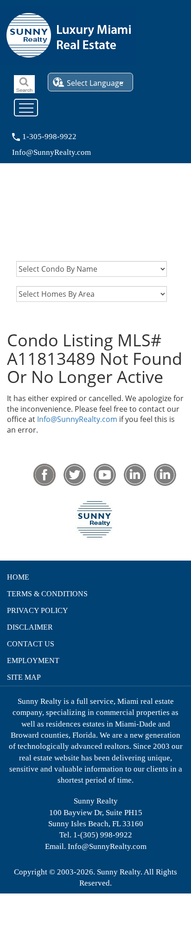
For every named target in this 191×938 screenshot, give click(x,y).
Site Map (24, 677)
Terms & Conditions (47, 594)
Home (18, 577)
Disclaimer (30, 627)
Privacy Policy (37, 610)
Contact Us (30, 644)
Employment (33, 660)
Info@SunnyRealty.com (77, 419)
